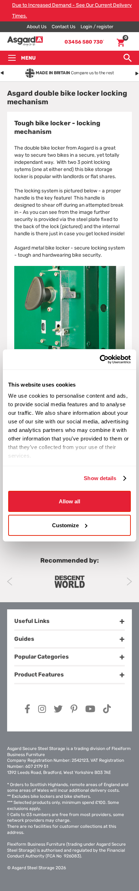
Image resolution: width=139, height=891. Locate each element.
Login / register (97, 26)
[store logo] (25, 41)
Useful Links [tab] (32, 621)
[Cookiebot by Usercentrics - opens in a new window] (100, 359)
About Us (37, 26)
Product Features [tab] (39, 674)
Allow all (69, 501)
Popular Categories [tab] (41, 656)
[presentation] (2, 71)
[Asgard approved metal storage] (69, 581)
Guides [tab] (24, 638)
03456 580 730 (84, 42)
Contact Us (64, 26)
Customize (65, 525)
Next (129, 581)
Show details (100, 478)
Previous (9, 581)
